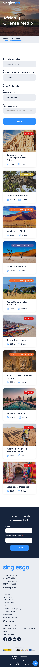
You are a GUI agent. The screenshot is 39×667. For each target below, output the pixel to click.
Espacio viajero (9, 611)
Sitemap (20, 663)
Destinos (7, 592)
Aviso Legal (19, 661)
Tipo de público (10, 106)
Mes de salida (9, 92)
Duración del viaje (11, 86)
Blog (5, 605)
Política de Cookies (19, 659)
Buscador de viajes (11, 59)
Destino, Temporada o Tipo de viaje (18, 72)
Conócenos (8, 614)
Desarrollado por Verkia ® (19, 665)
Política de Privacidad (19, 657)
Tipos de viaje (9, 602)
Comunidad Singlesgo (12, 608)
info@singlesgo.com (12, 634)
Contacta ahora (10, 618)
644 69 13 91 (8, 631)
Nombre (9, 526)
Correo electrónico (14, 535)
